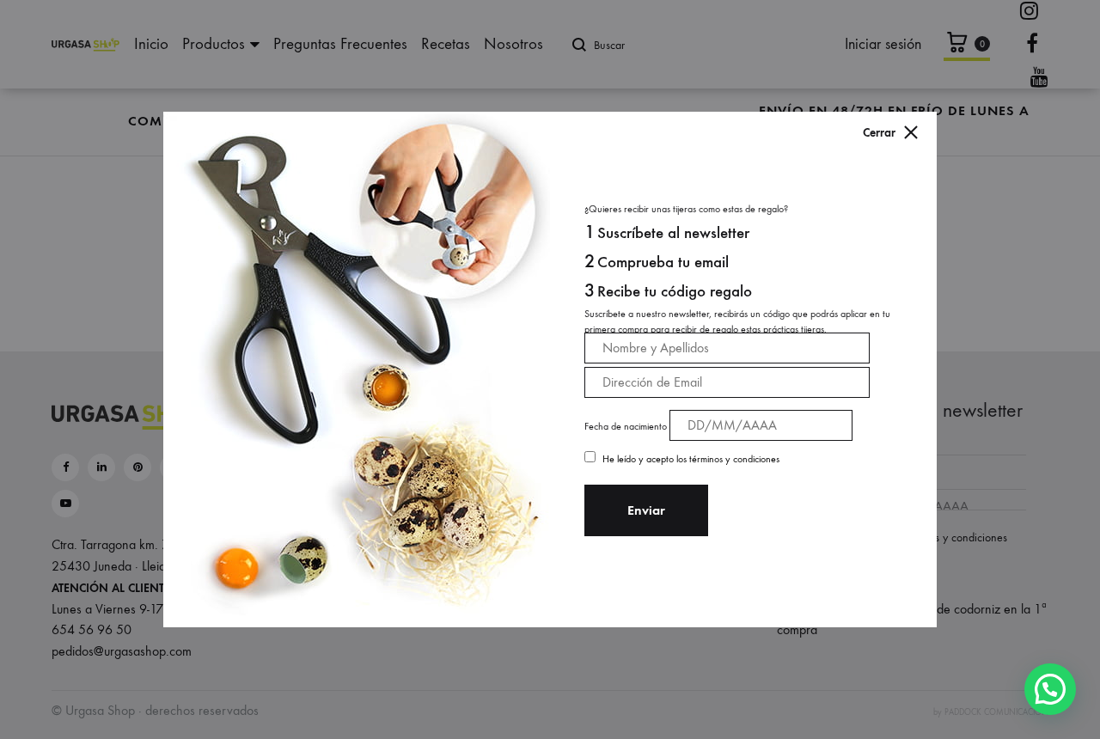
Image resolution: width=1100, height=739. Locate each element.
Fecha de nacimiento (625, 426)
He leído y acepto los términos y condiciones (690, 459)
